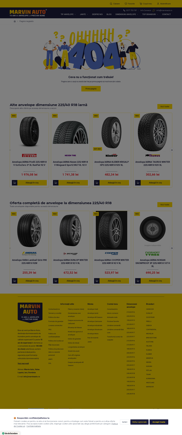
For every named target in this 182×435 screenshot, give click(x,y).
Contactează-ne (54, 309)
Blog (109, 14)
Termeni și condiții (54, 313)
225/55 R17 (131, 337)
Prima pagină (91, 89)
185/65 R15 (131, 328)
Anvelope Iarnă (93, 313)
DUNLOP (149, 313)
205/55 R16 (131, 316)
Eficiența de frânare (75, 327)
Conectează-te (112, 309)
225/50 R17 (131, 324)
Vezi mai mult (23, 363)
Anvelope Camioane (95, 321)
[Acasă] (15, 21)
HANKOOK (150, 309)
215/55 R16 (131, 341)
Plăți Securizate (53, 345)
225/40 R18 (131, 377)
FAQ (49, 329)
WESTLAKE (150, 383)
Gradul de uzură (73, 351)
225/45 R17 (131, 332)
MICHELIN (149, 334)
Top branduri (149, 14)
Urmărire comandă (113, 325)
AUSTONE (149, 342)
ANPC (50, 359)
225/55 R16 (131, 357)
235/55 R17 (131, 390)
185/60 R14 (131, 369)
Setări (124, 422)
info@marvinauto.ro (164, 10)
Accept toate (159, 422)
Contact (166, 14)
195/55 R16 (131, 381)
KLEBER (149, 354)
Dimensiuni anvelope (126, 14)
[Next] (171, 150)
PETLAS (149, 370)
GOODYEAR (150, 317)
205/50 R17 (131, 353)
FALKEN (149, 346)
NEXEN (148, 362)
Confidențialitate (33, 426)
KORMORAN (150, 378)
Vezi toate (164, 106)
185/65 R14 (131, 386)
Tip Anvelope (67, 14)
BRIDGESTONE (151, 338)
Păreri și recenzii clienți (76, 309)
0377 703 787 (131, 10)
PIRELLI (148, 321)
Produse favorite (113, 321)
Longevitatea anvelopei (76, 347)
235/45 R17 (131, 365)
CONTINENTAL (151, 329)
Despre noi (97, 14)
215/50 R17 (131, 345)
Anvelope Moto (93, 334)
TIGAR (148, 374)
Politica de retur (53, 317)
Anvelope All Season (95, 317)
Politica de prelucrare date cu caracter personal (55, 352)
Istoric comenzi (112, 313)
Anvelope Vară (93, 309)
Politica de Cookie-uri (56, 341)
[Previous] (10, 150)
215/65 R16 (131, 312)
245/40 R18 (131, 394)
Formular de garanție (55, 321)
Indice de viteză (73, 343)
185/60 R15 (131, 349)
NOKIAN (149, 366)
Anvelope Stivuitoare (95, 329)
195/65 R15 (131, 320)
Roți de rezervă (93, 338)
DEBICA (149, 325)
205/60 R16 (131, 361)
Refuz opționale (139, 422)
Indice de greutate (74, 339)
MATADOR (150, 387)
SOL (49, 363)
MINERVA (149, 358)
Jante (83, 14)
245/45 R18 (131, 373)
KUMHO (149, 350)
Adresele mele (112, 317)
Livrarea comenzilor (55, 325)
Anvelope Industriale (95, 325)
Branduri (150, 304)
